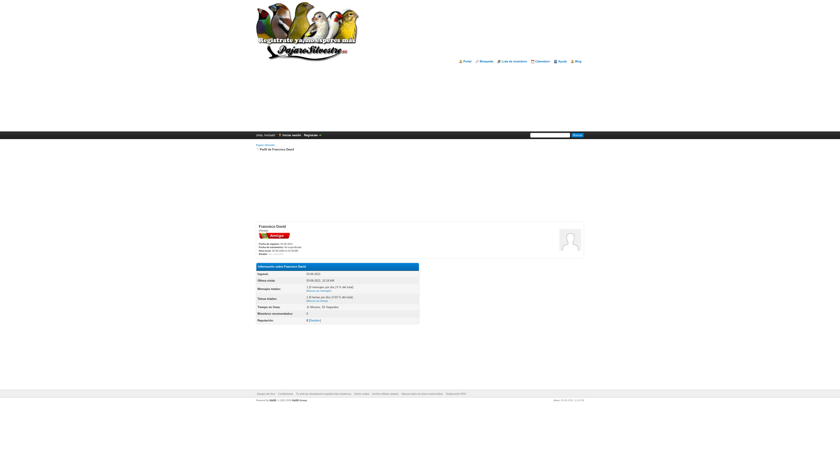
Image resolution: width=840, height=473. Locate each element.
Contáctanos (285, 393)
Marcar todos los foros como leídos (422, 393)
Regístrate (311, 135)
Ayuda (562, 61)
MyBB (273, 400)
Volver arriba (361, 393)
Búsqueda (486, 61)
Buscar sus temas (317, 301)
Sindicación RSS (456, 393)
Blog (578, 61)
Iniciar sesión (292, 135)
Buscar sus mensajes (319, 290)
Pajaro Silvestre (265, 145)
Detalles (315, 320)
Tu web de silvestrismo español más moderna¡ (323, 393)
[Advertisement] (420, 96)
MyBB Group (299, 400)
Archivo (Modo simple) (385, 393)
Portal (467, 61)
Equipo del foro (266, 393)
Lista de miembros (514, 61)
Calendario (542, 61)
